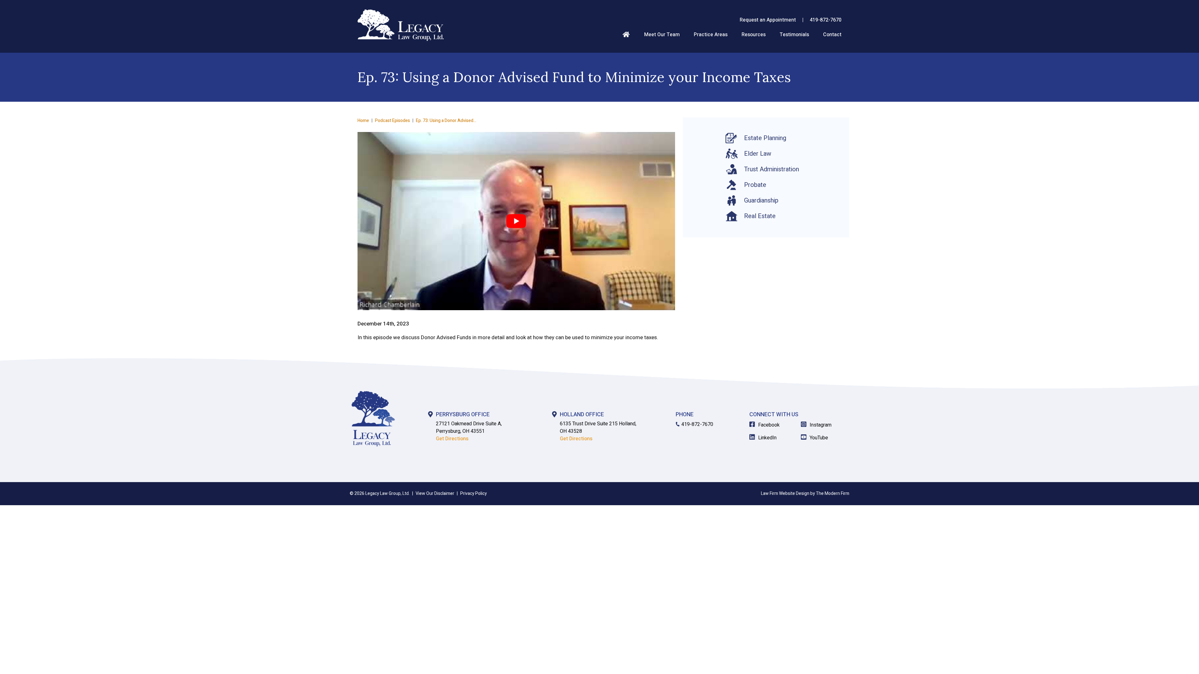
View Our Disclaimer (435, 493)
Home (626, 33)
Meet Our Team (662, 34)
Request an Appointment (768, 20)
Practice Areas (711, 34)
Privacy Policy (473, 493)
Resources (754, 34)
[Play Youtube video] (516, 221)
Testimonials (794, 34)
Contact (832, 34)
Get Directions (452, 438)
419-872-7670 (825, 20)
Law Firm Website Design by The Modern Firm (805, 493)
